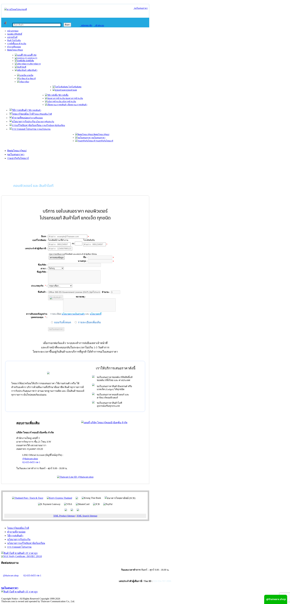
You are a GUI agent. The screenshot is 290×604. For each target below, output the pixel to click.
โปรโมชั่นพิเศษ (74, 87)
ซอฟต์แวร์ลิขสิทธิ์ (14, 34)
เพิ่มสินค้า (56, 297)
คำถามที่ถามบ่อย (16, 532)
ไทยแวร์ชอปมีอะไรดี (43, 114)
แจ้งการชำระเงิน (68, 101)
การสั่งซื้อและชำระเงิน (16, 43)
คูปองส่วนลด (71, 90)
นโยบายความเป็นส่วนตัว (40, 595)
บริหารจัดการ (35, 64)
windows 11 (32, 58)
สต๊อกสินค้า (32, 70)
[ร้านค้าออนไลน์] (15, 9)
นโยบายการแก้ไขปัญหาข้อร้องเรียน (26, 543)
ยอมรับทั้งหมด (62, 322)
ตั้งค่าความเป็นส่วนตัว (12, 595)
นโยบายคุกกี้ (62, 595)
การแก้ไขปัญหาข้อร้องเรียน (53, 125)
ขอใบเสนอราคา (140, 8)
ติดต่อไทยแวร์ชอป (15, 50)
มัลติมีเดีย (29, 61)
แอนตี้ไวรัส (31, 55)
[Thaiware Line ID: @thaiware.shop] (75, 477)
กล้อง (26, 82)
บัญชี (23, 67)
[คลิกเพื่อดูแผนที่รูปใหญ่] (104, 422)
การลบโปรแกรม (43, 129)
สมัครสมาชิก (86, 25)
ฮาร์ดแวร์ (31, 78)
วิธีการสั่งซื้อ (63, 95)
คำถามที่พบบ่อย (14, 47)
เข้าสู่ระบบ (99, 25)
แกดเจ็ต (29, 75)
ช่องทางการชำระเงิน (74, 98)
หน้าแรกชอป (12, 31)
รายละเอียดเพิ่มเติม (89, 322)
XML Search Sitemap (87, 515)
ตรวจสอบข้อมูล (56, 257)
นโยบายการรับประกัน (44, 121)
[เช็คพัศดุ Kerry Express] (59, 498)
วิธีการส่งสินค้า (34, 110)
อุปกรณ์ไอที (12, 37)
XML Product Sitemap (64, 515)
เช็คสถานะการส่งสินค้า (77, 105)
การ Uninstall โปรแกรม (19, 547)
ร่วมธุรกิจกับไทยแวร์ (104, 141)
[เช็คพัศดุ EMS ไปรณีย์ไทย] (27, 498)
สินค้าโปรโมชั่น (14, 40)
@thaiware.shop (30, 458)
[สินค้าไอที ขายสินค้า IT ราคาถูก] (19, 553)
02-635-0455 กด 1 (31, 462)
